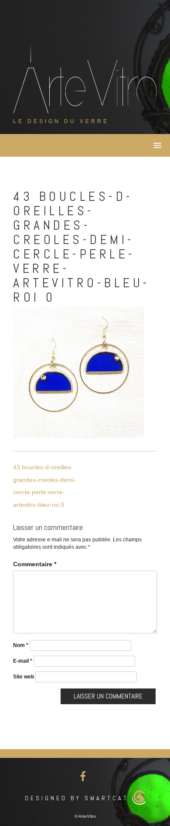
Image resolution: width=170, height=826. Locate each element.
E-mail (22, 661)
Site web (23, 677)
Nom (20, 645)
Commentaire (34, 564)
